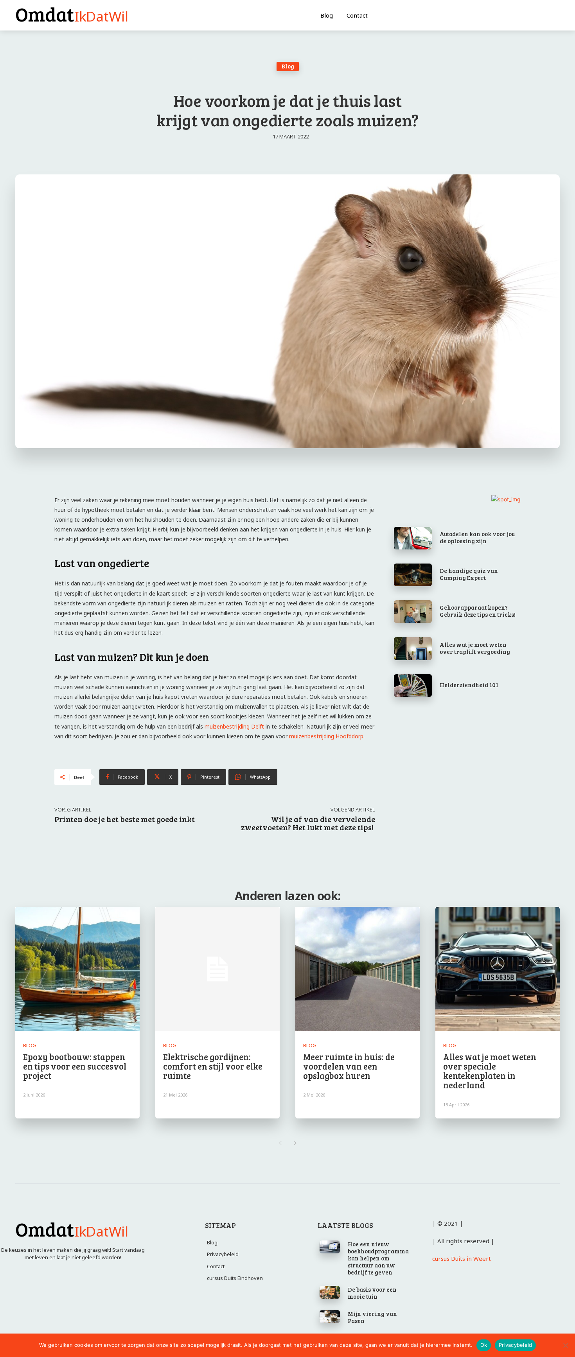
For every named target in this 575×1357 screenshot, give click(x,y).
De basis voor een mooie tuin (372, 1292)
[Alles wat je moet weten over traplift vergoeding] (413, 648)
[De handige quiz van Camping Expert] (413, 575)
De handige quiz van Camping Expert (469, 574)
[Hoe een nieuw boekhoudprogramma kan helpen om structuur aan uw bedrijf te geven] (330, 1247)
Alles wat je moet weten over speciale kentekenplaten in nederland (489, 1071)
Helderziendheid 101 (469, 685)
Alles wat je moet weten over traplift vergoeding (475, 648)
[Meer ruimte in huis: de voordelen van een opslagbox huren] (357, 969)
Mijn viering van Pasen (372, 1317)
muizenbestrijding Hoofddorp (326, 736)
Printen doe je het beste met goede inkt (124, 818)
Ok (483, 1345)
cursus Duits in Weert (461, 1258)
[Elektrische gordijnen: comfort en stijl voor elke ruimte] (217, 969)
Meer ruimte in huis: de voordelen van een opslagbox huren (349, 1066)
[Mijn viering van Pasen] (330, 1316)
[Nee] (565, 1345)
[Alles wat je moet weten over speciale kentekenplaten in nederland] (497, 969)
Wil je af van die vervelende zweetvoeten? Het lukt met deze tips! (308, 823)
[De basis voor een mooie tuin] (330, 1292)
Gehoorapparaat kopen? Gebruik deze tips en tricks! (478, 610)
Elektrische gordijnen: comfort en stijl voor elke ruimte (212, 1066)
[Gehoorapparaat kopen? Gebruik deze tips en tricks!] (413, 611)
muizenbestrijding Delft (234, 726)
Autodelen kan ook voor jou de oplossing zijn (477, 537)
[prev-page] (280, 1143)
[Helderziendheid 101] (413, 685)
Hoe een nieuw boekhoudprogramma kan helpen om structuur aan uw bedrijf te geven (378, 1258)
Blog (287, 66)
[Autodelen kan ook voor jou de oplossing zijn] (413, 538)
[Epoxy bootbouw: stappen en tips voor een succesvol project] (77, 969)
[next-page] (295, 1143)
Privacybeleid (515, 1345)
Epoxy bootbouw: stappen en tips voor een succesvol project (74, 1066)
